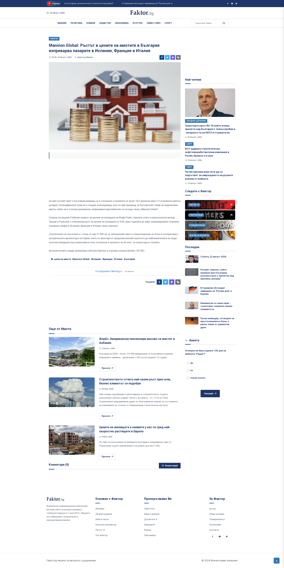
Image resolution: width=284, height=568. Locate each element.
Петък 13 (100, 530)
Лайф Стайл (153, 23)
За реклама (215, 524)
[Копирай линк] (178, 57)
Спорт (168, 23)
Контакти (214, 530)
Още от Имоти (60, 329)
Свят (189, 144)
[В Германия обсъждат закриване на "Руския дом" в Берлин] (191, 290)
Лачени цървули (196, 121)
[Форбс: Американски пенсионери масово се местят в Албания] (72, 351)
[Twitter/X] (236, 4)
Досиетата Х (150, 519)
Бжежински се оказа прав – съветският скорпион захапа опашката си (216, 306)
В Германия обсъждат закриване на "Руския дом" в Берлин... (143, 3)
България (129, 259)
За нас (212, 508)
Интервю (99, 508)
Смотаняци (150, 535)
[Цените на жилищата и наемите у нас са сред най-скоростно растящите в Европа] (72, 440)
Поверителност (217, 519)
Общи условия (216, 514)
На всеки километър (105, 524)
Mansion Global (80, 259)
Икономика (122, 23)
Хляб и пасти (102, 519)
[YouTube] (232, 4)
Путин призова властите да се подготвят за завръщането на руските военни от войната (209, 175)
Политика (76, 23)
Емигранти (149, 524)
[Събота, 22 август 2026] (191, 259)
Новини (90, 23)
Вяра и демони (151, 514)
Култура (137, 23)
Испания (96, 259)
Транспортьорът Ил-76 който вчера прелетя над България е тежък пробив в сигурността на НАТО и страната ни (210, 129)
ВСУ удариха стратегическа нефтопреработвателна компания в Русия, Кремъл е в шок (207, 152)
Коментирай (171, 465)
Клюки (147, 530)
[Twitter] (167, 57)
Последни (192, 247)
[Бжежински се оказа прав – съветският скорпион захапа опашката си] (191, 305)
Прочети (106, 368)
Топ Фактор (101, 535)
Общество (105, 23)
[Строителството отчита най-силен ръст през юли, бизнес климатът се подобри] (72, 392)
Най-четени (193, 79)
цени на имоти (62, 259)
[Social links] (212, 536)
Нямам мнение (197, 378)
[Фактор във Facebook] (228, 4)
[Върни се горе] (277, 561)
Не (191, 370)
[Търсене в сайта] (223, 23)
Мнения (62, 23)
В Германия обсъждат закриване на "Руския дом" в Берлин (216, 291)
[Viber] (172, 57)
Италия (118, 259)
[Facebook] (161, 57)
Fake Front (149, 508)
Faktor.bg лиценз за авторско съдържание (71, 560)
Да (191, 363)
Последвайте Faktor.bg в (108, 271)
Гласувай (208, 393)
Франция (107, 259)
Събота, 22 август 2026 (213, 256)
